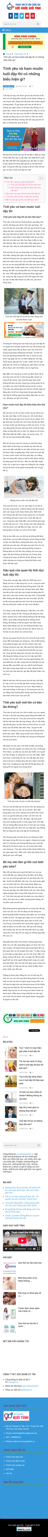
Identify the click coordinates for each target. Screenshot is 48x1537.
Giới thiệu (10, 1469)
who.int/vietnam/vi (30, 1386)
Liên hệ (9, 1473)
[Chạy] (6, 1249)
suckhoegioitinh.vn (25, 1154)
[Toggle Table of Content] (39, 178)
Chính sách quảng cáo (15, 1465)
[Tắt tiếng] (34, 1249)
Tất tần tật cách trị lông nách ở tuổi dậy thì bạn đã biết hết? (31, 1064)
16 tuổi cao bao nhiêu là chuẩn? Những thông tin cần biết (30, 1095)
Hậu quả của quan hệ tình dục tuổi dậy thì (23, 193)
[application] (22, 1240)
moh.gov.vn (13, 1382)
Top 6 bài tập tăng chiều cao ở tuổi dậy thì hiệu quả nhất (31, 1080)
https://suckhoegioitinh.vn (24, 1441)
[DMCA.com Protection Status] (24, 1530)
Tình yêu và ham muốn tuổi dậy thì (20, 182)
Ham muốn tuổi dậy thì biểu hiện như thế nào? (26, 189)
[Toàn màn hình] (38, 1249)
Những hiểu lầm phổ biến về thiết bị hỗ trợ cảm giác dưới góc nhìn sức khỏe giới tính (22, 1190)
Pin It (5, 1037)
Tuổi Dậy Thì (20, 54)
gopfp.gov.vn (26, 1390)
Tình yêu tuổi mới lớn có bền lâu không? (22, 197)
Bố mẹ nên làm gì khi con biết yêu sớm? (22, 200)
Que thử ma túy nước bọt (30, 1263)
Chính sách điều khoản (15, 1461)
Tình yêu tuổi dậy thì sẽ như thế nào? (26, 185)
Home (9, 54)
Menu (8, 30)
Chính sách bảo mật (14, 1457)
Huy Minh (9, 89)
